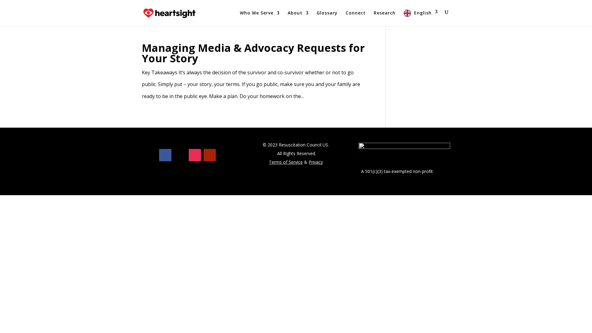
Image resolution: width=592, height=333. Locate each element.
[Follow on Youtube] (210, 155)
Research (385, 13)
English (423, 13)
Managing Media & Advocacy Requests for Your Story (253, 53)
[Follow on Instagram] (195, 155)
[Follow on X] (180, 155)
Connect (356, 13)
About (295, 13)
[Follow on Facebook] (165, 155)
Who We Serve (256, 13)
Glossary (327, 13)
